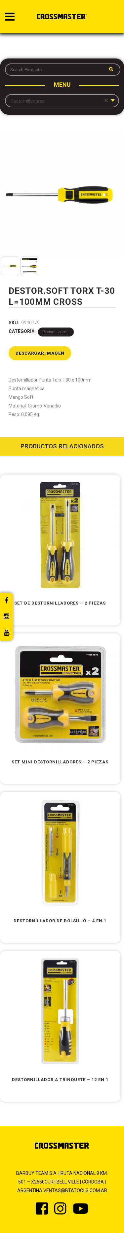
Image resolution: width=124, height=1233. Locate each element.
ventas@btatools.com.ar (75, 1190)
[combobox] (62, 100)
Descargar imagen (40, 353)
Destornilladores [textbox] (59, 100)
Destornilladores (55, 332)
